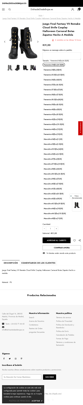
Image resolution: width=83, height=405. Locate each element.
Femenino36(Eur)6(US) (53, 80)
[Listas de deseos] (74, 240)
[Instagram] (15, 358)
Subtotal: (46, 233)
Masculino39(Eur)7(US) (53, 179)
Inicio (40, 15)
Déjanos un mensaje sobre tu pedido (57, 50)
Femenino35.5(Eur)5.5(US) (54, 75)
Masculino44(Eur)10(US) (53, 208)
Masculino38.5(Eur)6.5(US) (54, 174)
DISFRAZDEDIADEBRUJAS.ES (14, 3)
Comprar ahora (62, 247)
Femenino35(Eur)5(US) (52, 70)
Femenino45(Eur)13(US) (53, 134)
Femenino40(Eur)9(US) (53, 109)
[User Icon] (72, 9)
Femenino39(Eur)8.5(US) (53, 104)
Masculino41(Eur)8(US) (53, 188)
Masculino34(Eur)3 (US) (53, 139)
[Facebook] (4, 358)
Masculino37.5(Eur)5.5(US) (54, 164)
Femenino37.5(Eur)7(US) (53, 89)
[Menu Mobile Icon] (3, 9)
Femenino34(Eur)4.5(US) (54, 65)
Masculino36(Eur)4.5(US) (53, 154)
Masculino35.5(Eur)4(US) (53, 149)
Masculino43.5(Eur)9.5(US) (54, 203)
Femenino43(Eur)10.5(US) (54, 124)
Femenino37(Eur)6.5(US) (53, 84)
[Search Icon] (12, 9)
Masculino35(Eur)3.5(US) (53, 144)
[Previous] (4, 42)
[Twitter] (10, 358)
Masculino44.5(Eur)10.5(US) (55, 213)
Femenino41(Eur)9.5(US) (53, 114)
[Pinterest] (21, 358)
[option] (21, 42)
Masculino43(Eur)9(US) (53, 198)
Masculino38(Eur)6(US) (53, 169)
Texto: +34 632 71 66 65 (15, 324)
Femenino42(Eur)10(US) (53, 119)
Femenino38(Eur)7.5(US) (53, 94)
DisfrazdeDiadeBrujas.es (42, 9)
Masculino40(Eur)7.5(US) (53, 184)
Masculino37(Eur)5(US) (53, 159)
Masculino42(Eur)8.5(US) (54, 193)
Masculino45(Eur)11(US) (53, 218)
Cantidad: (47, 224)
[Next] (37, 42)
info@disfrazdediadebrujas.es (13, 330)
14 (47, 253)
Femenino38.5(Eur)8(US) (53, 99)
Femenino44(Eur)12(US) (53, 129)
